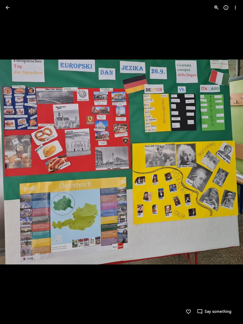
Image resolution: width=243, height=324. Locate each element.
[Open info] (226, 7)
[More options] (235, 7)
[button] (13, 162)
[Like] (188, 312)
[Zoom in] (216, 7)
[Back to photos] (7, 7)
